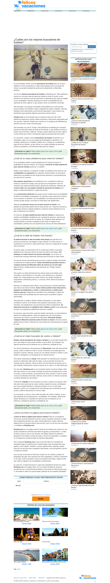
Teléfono (46, 481)
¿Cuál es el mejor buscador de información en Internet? (80, 122)
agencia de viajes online (49, 151)
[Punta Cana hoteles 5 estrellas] (27, 516)
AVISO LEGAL (32, 578)
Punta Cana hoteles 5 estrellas (21, 521)
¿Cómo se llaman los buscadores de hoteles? (82, 100)
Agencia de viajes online (20, 578)
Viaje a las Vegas (18, 541)
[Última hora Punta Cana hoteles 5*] (55, 512)
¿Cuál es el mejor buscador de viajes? (83, 208)
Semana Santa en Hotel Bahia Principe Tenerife (54, 562)
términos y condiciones (44, 495)
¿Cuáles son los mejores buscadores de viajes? (82, 165)
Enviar (40, 498)
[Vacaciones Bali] (55, 532)
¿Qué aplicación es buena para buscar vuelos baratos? (83, 251)
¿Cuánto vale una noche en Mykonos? (83, 443)
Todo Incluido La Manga (20, 562)
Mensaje (18, 485)
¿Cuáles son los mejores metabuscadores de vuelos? (79, 423)
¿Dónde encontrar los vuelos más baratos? (81, 381)
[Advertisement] (55, 25)
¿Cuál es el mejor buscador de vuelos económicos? (82, 315)
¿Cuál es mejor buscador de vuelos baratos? (82, 337)
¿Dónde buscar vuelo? (78, 402)
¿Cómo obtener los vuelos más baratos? (80, 359)
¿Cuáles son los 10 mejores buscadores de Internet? (79, 144)
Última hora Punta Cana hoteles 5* (50, 521)
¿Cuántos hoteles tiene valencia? (81, 272)
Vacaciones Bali (46, 541)
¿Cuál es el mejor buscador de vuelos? (83, 79)
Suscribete (92, 47)
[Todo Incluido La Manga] (27, 556)
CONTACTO (41, 578)
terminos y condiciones (84, 49)
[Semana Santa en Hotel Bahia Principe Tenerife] (55, 557)
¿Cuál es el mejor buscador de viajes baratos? (82, 229)
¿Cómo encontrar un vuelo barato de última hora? (82, 464)
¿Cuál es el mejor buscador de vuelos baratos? (82, 486)
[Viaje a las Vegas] (27, 536)
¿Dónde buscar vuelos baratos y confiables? (81, 187)
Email (19, 481)
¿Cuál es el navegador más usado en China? (82, 293)
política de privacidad (76, 51)
